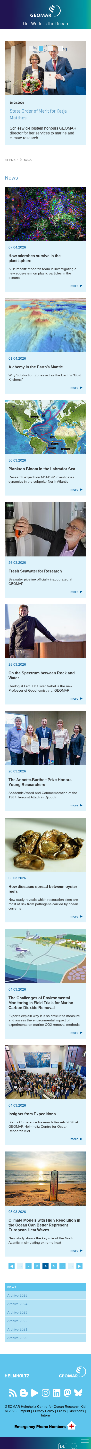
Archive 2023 (17, 1312)
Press (61, 1411)
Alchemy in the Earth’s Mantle (35, 367)
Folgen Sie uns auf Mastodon (67, 1393)
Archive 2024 (17, 1304)
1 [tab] (31, 48)
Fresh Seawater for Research (35, 571)
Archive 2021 (17, 1329)
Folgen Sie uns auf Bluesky (78, 1393)
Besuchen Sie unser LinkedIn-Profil (56, 1393)
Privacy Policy (43, 1411)
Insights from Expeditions (32, 1114)
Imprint (24, 1411)
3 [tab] (50, 48)
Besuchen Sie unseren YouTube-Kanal (34, 1393)
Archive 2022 (17, 1321)
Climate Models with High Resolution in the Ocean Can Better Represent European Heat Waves (44, 1225)
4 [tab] (60, 48)
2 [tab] (40, 48)
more (74, 286)
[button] (85, 1442)
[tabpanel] (45, 93)
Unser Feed (12, 1393)
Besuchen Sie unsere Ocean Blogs (23, 1393)
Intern (45, 1415)
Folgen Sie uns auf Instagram (45, 1393)
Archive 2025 (17, 1295)
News (11, 1287)
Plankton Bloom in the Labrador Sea (41, 469)
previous (11, 1266)
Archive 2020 (17, 1338)
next (79, 1266)
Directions (76, 1411)
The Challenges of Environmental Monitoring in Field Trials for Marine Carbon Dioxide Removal (40, 1003)
